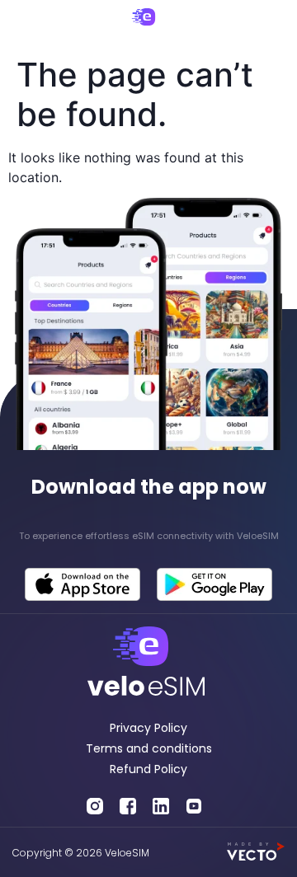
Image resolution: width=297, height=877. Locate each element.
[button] (26, 24)
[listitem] (148, 536)
